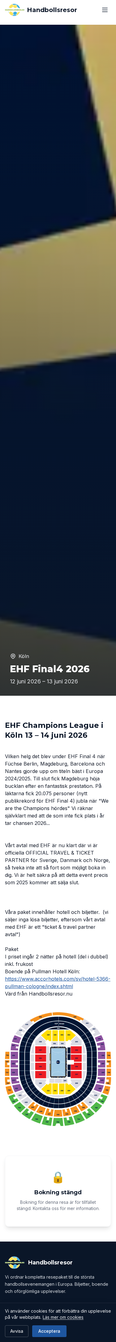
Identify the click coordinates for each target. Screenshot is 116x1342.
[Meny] (105, 10)
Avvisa (16, 1331)
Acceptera (49, 1331)
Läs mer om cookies (63, 1317)
